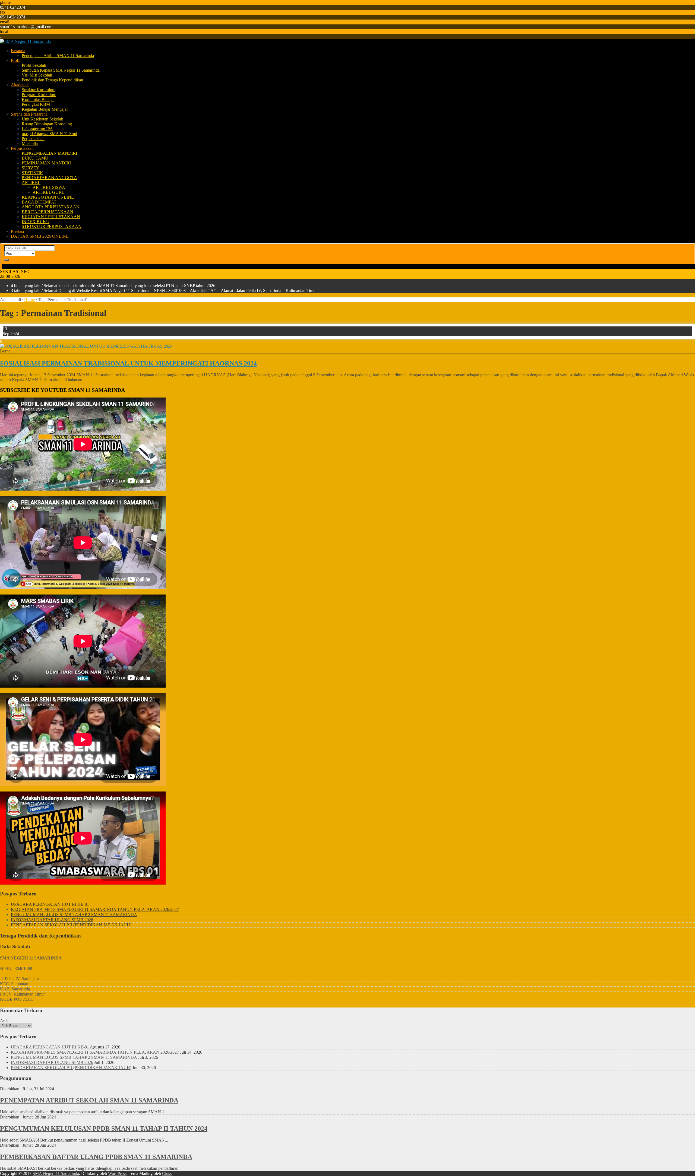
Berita (5, 351)
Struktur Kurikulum (38, 89)
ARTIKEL (31, 182)
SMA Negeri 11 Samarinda (56, 1173)
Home (29, 299)
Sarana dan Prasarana (29, 114)
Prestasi (17, 231)
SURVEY (30, 168)
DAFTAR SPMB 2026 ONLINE (40, 236)
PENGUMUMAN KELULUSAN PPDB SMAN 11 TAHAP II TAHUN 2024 (103, 1128)
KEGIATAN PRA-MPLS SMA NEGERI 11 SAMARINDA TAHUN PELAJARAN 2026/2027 (95, 909)
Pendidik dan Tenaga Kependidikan (52, 80)
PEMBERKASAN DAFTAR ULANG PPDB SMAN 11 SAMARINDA (96, 1156)
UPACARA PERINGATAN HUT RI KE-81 (50, 904)
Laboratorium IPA (37, 128)
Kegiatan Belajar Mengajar (45, 109)
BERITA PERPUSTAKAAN (47, 211)
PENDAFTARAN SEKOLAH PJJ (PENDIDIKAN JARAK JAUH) (71, 925)
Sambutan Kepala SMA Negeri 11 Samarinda (61, 70)
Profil (15, 60)
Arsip (5, 1020)
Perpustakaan (33, 138)
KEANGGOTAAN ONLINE (48, 197)
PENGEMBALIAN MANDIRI (49, 153)
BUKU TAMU (35, 158)
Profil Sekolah (34, 65)
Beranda (18, 50)
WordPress (117, 1173)
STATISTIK (32, 172)
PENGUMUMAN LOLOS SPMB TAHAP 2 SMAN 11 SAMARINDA (74, 914)
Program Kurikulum (39, 94)
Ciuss (167, 1173)
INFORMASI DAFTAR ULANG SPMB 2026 (52, 919)
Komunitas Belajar (38, 99)
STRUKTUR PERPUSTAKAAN (51, 226)
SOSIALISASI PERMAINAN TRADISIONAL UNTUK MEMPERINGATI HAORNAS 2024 (128, 363)
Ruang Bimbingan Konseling (47, 124)
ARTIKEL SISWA (49, 187)
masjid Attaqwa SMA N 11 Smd (49, 133)
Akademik (20, 84)
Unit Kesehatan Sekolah (42, 119)
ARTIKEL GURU (49, 192)
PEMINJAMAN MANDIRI (46, 163)
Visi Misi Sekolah (37, 75)
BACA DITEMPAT (39, 202)
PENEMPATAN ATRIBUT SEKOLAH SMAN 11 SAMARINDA (89, 1100)
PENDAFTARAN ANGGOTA (49, 177)
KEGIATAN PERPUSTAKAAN (51, 216)
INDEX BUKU (35, 221)
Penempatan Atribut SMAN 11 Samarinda (58, 55)
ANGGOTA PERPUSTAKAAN (51, 207)
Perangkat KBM (36, 104)
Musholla (30, 143)
